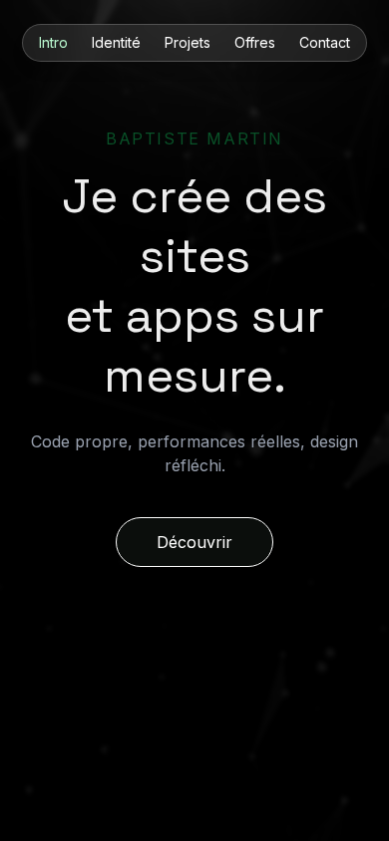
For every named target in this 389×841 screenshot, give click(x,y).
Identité (116, 42)
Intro (53, 42)
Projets (187, 42)
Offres (254, 42)
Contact (324, 42)
